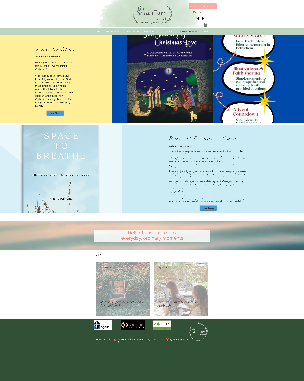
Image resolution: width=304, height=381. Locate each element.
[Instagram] (123, 237)
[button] (118, 145)
